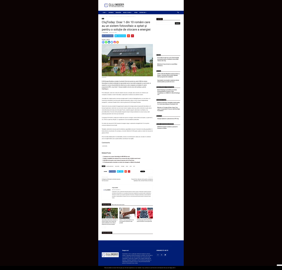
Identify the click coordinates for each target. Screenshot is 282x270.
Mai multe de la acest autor (118, 204)
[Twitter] (112, 42)
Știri (104, 12)
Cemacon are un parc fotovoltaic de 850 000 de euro (116, 156)
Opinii (135, 12)
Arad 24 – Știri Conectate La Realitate (165, 124)
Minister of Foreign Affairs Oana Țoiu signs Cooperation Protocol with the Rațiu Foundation (168, 109)
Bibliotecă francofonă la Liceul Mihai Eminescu (167, 64)
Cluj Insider (105, 32)
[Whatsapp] (106, 42)
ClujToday (158, 70)
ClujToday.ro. (105, 89)
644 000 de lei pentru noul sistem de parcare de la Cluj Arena (118, 160)
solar (131, 166)
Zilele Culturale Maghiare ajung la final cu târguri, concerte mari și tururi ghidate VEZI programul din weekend (168, 75)
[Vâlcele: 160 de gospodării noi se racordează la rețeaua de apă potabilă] (127, 213)
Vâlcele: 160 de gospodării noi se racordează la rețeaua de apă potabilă (126, 221)
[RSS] (161, 254)
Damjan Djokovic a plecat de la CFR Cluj (168, 118)
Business (111, 12)
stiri (134, 166)
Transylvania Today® (161, 99)
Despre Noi (142, 12)
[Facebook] (103, 42)
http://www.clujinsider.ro (116, 189)
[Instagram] (114, 42)
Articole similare (106, 204)
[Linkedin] (109, 42)
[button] (178, 12)
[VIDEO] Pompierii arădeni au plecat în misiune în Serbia (167, 127)
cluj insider (117, 166)
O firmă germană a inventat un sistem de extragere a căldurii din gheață (121, 162)
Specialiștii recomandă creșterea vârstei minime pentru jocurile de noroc (168, 81)
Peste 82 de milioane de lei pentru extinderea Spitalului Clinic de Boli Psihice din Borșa (142, 180)
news (127, 166)
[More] (117, 42)
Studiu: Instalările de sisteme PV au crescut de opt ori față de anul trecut (121, 158)
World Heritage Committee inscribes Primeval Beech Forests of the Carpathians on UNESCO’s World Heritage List (168, 92)
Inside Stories (127, 12)
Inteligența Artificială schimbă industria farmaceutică (111, 180)
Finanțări (118, 12)
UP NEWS (158, 54)
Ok (177, 267)
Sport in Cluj (159, 115)
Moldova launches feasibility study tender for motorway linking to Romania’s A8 (168, 103)
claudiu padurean (109, 166)
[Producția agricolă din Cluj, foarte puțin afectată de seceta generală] (145, 213)
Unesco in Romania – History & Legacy (165, 87)
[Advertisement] (168, 40)
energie (122, 166)
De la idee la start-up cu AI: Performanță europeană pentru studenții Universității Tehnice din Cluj (168, 59)
